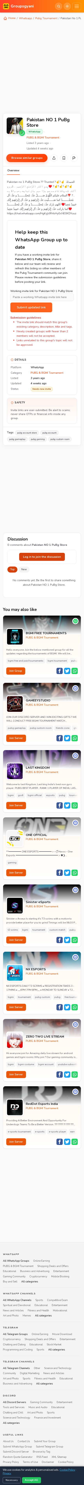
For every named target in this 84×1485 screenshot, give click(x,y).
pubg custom (42, 997)
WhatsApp (34, 131)
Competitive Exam (57, 1300)
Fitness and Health (38, 1310)
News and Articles (13, 1310)
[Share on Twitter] (67, 671)
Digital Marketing (29, 1373)
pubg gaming (38, 439)
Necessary (12, 1480)
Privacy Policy (11, 1462)
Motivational (60, 1310)
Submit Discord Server (16, 1452)
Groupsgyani (22, 6)
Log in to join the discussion (42, 557)
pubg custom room (60, 439)
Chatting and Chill (13, 1412)
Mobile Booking (60, 1276)
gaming (12, 862)
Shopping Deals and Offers (53, 1266)
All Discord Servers (14, 1402)
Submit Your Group (45, 1441)
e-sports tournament (19, 1131)
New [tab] (24, 569)
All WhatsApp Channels (17, 1300)
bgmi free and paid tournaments (25, 660)
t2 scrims (13, 929)
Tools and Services (14, 1407)
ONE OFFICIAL (36, 835)
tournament (75, 795)
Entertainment (61, 1271)
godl (20, 795)
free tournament (73, 997)
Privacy (7, 1473)
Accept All (31, 1480)
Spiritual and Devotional (17, 1305)
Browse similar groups (26, 158)
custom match (57, 929)
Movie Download (62, 1334)
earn (72, 1131)
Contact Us (24, 1441)
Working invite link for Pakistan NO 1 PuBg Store (41, 291)
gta (75, 728)
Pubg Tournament (46, 18)
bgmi (11, 795)
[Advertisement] (42, 66)
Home (12, 18)
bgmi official (35, 795)
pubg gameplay (17, 439)
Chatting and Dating (14, 1344)
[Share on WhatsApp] (74, 671)
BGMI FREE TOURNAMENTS (46, 633)
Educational (9, 1271)
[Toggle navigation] (76, 6)
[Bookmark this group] (64, 158)
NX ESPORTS (36, 969)
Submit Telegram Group (49, 1446)
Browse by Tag (41, 1452)
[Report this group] (74, 158)
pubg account (49, 432)
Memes (27, 1315)
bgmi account (46, 1064)
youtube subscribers (69, 1064)
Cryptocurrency (38, 1276)
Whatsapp (25, 18)
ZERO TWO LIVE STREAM (45, 1037)
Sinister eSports (38, 902)
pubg (62, 795)
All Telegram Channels (16, 1368)
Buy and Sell (10, 1281)
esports (50, 795)
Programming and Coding (18, 1349)
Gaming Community (14, 1276)
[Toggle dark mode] (67, 6)
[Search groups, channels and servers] (58, 6)
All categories (29, 1281)
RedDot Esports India (42, 1104)
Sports (39, 1300)
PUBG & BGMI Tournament (43, 137)
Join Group (15, 671)
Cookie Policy (66, 1462)
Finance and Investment (47, 1418)
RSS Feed (42, 1457)
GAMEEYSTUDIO (38, 701)
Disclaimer (48, 1462)
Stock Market (54, 1344)
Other (37, 1368)
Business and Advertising (34, 1271)
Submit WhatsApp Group (17, 1446)
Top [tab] (12, 569)
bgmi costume (26, 1064)
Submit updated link (31, 307)
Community (9, 1373)
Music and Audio (38, 1407)
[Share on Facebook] (59, 671)
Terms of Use (30, 1462)
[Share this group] (54, 158)
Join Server (16, 738)
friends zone (62, 728)
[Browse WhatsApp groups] (22, 133)
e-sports (40, 1131)
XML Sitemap (59, 1457)
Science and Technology (57, 1368)
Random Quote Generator (18, 1457)
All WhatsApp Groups (16, 1261)
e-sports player (57, 1131)
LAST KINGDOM (38, 768)
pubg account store (27, 432)
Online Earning (41, 1261)
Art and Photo (11, 1315)
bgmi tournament (57, 660)
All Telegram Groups (15, 1334)
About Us (8, 1441)
